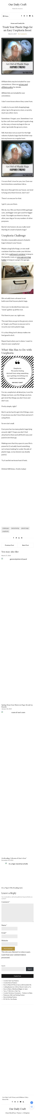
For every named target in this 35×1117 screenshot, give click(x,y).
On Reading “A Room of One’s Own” (13, 858)
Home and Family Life (17, 23)
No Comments (22, 34)
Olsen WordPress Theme (13, 1113)
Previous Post (9, 545)
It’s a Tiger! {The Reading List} (11, 888)
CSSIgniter (26, 1113)
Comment (5, 902)
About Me (5, 1099)
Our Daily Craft (18, 4)
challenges (5, 528)
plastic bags (25, 528)
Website (4, 940)
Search (3, 966)
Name (4, 925)
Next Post (25, 545)
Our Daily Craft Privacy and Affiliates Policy (15, 1097)
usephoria (5, 531)
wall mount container (17, 254)
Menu (6, 16)
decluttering (15, 528)
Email (4, 933)
